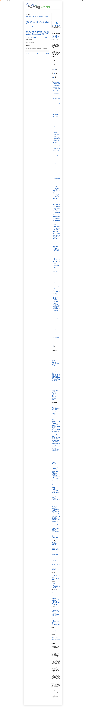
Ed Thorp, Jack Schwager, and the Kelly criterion (56, 459)
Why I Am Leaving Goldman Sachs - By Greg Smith (56, 233)
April (54, 80)
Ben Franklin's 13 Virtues (55, 548)
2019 (53, 59)
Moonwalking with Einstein (55, 440)
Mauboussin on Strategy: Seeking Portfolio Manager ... (56, 321)
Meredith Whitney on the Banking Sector (56, 231)
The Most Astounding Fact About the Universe (56, 211)
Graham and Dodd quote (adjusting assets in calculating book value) (56, 462)
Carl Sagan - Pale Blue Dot (55, 523)
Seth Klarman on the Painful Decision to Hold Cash (55, 585)
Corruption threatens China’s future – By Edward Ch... (56, 165)
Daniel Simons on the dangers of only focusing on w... (56, 184)
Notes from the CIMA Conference (55, 105)
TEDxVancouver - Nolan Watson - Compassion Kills (56, 101)
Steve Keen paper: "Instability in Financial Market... (56, 169)
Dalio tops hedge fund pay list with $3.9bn (56, 89)
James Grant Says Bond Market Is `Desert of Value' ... (56, 239)
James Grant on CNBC (56, 87)
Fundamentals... (54, 425)
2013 (53, 67)
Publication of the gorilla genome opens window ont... (56, 294)
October (54, 72)
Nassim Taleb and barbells (55, 473)
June (54, 77)
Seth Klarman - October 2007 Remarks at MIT (56, 587)
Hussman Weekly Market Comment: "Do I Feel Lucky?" (56, 272)
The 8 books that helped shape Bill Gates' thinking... (56, 305)
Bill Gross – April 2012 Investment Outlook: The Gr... (56, 130)
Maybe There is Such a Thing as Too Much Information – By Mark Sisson (39, 37)
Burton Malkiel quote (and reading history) (56, 153)
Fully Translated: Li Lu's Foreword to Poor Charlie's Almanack (55, 464)
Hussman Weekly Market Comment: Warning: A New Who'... (56, 329)
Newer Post (27, 53)
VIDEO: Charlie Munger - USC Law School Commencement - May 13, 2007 (56, 532)
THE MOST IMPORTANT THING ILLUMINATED (56, 250)
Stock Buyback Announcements (56, 377)
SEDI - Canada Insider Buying (56, 379)
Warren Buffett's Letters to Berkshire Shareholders (55, 542)
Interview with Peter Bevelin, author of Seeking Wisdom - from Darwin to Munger (55, 434)
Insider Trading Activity (55, 378)
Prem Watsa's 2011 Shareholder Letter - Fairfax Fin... (56, 242)
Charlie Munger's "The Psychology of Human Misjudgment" (55, 537)
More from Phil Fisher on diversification (55, 613)
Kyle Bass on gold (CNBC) (56, 235)
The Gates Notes (54, 399)
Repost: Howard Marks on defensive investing (56, 282)
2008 (53, 346)
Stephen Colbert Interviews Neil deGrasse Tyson (56, 207)
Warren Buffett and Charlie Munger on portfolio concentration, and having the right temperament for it (56, 615)
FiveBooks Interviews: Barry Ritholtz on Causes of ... (56, 85)
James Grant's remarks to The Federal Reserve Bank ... (56, 83)
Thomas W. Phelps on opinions (56, 501)
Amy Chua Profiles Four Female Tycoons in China (56, 280)
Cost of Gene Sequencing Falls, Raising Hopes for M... (56, 289)
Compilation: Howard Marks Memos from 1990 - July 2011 (56, 575)
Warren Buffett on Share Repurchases (55, 494)
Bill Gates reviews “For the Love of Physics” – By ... (56, 313)
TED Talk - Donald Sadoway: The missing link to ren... (56, 132)
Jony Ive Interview (55, 251)
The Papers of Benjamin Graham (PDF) (55, 555)
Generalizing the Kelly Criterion (56, 621)
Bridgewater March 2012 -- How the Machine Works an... (56, 146)
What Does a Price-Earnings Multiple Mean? (55, 598)
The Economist (54, 398)
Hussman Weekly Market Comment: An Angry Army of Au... (56, 199)
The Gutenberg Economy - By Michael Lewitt (56, 248)
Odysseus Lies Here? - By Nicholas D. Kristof (56, 255)
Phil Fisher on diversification (55, 611)
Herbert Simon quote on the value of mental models (55, 479)
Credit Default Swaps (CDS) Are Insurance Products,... (56, 334)
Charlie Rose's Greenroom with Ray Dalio (56, 278)
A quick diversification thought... (56, 622)
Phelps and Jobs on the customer (56, 274)
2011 (53, 342)
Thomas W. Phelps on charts (56, 308)
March (54, 81)
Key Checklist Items (54, 423)
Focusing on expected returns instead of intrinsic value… (56, 438)
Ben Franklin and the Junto (55, 469)
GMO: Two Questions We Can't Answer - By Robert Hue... (56, 126)
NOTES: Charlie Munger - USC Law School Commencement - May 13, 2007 (56, 535)
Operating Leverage (54, 604)
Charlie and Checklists (55, 452)
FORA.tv (53, 394)
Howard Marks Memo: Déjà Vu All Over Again (56, 181)
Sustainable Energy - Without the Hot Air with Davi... (56, 155)
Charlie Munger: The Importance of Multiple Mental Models (56, 415)
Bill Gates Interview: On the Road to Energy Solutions (56, 157)
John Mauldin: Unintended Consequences (56, 331)
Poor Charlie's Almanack (55, 369)
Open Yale (53, 391)
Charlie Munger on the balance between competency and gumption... (56, 409)
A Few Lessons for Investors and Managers (56, 107)
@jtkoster (53, 31)
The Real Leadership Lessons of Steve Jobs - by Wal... (56, 171)
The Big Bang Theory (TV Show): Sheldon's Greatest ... (56, 91)
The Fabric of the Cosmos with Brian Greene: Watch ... (56, 291)
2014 (53, 65)
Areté (53, 428)
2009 (53, 345)
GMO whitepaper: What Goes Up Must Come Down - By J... (56, 188)
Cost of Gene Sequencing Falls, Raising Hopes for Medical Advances (35, 43)
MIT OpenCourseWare (55, 390)
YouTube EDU (54, 392)
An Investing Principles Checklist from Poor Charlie (56, 453)
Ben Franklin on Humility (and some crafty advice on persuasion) (56, 472)
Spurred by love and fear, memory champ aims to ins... (56, 138)
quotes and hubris (55, 246)
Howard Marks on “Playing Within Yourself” (56, 191)
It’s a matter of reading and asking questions (55, 502)
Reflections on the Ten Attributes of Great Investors (56, 595)
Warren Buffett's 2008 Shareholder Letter (55, 508)
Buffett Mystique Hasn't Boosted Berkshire (56, 307)
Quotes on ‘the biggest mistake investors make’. (56, 443)
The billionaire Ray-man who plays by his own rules (56, 318)
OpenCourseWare (54, 389)
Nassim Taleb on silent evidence (56, 325)
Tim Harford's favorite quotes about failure (56, 338)
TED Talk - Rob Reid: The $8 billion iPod (56, 173)
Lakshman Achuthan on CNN (56, 336)
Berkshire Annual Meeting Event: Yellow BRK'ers (56, 103)
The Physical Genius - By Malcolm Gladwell (56, 310)
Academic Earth (54, 388)
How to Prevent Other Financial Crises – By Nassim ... (56, 117)
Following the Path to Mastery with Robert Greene (56, 520)
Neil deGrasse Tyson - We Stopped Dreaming (56, 119)
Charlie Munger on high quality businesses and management (56, 455)
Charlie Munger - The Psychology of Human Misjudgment (55, 366)
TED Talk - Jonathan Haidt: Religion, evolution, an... (56, 186)
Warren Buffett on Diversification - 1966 (55, 489)
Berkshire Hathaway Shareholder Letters (54, 355)
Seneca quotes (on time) (55, 475)
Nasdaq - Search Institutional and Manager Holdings (56, 376)
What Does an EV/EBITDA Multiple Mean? (55, 600)
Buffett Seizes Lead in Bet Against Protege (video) (56, 178)
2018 (53, 60)
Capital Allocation (54, 601)
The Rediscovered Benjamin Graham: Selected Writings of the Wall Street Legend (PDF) (56, 557)
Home (37, 53)
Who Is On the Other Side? (55, 596)
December (54, 69)
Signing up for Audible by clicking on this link (55, 37)
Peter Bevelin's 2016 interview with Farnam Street (56, 566)
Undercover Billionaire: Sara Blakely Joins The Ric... (56, 286)
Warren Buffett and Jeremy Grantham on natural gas (56, 301)
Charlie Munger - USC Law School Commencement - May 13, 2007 (56, 450)
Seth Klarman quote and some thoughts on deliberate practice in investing (56, 481)
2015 (53, 64)
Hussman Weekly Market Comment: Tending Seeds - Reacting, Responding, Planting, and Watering (56, 516)
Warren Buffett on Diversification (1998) (55, 610)
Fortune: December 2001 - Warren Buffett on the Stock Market (55, 497)
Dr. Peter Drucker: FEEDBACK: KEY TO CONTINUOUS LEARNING (56, 442)
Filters (53, 439)
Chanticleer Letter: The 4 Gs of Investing (56, 111)
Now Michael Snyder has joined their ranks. (31, 29)
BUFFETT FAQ (54, 544)
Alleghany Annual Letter (56, 142)
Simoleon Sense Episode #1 (56, 203)
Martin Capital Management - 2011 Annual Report (56, 284)
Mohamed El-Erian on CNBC (56, 261)
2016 (53, 63)
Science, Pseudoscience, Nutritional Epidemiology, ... (56, 227)
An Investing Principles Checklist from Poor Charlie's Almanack (56, 371)
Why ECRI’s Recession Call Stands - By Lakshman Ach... (56, 229)
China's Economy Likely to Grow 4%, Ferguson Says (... (56, 176)
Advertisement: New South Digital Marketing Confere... (56, 224)
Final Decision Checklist (55, 424)
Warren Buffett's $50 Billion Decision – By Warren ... (56, 134)
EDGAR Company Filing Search (56, 374)
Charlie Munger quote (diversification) (55, 491)
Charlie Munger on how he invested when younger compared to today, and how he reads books (56, 412)
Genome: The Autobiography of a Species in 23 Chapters (33, 46)
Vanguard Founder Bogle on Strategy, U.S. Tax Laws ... (56, 217)
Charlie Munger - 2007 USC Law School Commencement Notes (56, 368)
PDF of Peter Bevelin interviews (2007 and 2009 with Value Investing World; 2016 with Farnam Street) (56, 569)
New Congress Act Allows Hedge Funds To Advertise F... (56, 99)
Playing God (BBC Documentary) (30, 42)
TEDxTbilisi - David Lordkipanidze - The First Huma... (56, 258)
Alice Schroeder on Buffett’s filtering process (56, 484)
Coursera (53, 397)
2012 (53, 68)
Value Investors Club (54, 381)
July (53, 76)
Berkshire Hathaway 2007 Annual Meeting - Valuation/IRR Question (56, 499)
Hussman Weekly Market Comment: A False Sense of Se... (56, 148)
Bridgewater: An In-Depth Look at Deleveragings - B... (56, 196)
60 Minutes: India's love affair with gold (56, 141)
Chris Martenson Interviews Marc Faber (56, 205)
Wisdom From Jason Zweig (56, 113)
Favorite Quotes (54, 407)
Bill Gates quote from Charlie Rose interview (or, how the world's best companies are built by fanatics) (56, 447)
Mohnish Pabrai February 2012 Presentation (56, 299)
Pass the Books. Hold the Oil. (56, 245)
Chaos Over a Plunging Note (56, 97)
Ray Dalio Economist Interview (55, 263)
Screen (54, 192)
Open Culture (54, 393)
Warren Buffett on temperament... (54, 417)
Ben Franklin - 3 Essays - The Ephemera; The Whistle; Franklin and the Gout (56, 468)
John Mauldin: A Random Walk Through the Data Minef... (56, 151)
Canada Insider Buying (55, 380)
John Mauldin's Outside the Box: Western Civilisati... (56, 323)
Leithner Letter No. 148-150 (56, 143)
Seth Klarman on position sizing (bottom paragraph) (56, 618)
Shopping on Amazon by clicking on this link (55, 35)
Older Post (47, 53)
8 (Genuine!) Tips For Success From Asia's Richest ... (56, 265)
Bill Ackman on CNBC (55, 296)
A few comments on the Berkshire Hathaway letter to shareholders (56, 624)
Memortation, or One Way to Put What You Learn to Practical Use (56, 421)
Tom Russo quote (54, 445)
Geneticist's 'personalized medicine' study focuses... (56, 95)
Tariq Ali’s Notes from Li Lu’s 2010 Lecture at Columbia (56, 504)
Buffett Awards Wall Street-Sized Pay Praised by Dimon (56, 221)
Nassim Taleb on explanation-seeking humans (56, 209)
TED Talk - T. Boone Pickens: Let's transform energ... (56, 194)
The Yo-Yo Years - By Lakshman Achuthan (56, 161)
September (54, 73)
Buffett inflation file (54, 543)
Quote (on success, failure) (55, 485)
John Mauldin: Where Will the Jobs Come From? (56, 201)
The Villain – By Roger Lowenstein (56, 237)
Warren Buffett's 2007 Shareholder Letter (55, 506)
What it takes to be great (55, 518)
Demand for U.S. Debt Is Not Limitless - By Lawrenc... (56, 93)
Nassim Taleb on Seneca (55, 474)
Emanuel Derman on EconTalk (55, 267)
